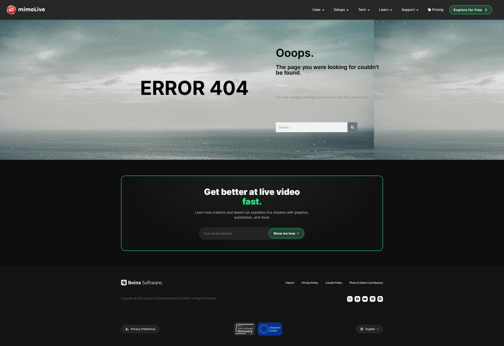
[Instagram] (350, 299)
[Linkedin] (372, 299)
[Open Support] (417, 9)
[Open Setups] (347, 9)
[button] (140, 329)
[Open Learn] (391, 9)
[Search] (352, 127)
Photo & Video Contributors (366, 282)
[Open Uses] (323, 9)
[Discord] (380, 299)
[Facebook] (357, 299)
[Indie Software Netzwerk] (244, 329)
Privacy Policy (310, 282)
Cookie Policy (334, 282)
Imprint (290, 282)
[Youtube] (365, 299)
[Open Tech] (368, 9)
